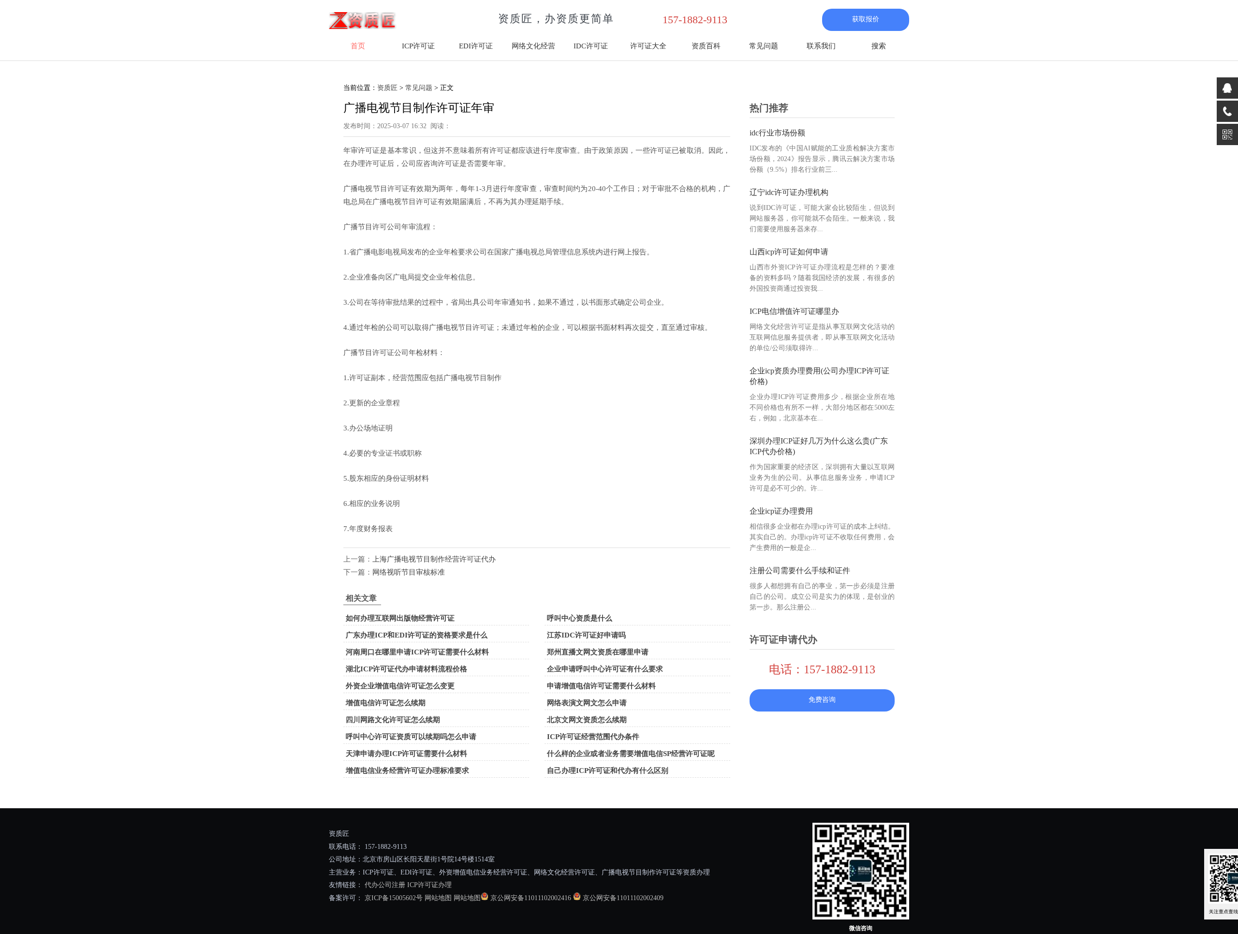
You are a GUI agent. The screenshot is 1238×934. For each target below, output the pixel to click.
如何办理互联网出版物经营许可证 (400, 618)
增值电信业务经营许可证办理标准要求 (407, 770)
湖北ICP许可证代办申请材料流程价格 (406, 669)
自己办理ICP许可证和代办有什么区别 (607, 770)
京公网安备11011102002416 (530, 898)
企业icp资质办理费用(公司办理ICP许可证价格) (819, 376)
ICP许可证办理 (429, 885)
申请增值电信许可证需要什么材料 (601, 686)
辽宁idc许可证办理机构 (789, 192)
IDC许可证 (591, 46)
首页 (358, 46)
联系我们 (821, 46)
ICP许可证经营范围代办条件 (593, 737)
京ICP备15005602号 (393, 898)
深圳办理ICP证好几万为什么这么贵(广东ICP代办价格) (819, 446)
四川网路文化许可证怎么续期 (393, 720)
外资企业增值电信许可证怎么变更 (400, 686)
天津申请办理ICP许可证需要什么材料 (406, 753)
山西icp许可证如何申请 (789, 251)
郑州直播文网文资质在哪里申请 (597, 652)
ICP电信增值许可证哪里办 (794, 311)
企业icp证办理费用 (781, 511)
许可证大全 (648, 46)
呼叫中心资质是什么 (579, 618)
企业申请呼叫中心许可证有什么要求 (605, 669)
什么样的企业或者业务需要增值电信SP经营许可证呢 (631, 753)
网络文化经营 (533, 46)
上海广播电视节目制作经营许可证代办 (434, 559)
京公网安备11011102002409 (623, 898)
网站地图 (438, 898)
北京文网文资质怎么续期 (587, 720)
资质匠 (387, 87)
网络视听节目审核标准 (408, 572)
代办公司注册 (385, 885)
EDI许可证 (476, 46)
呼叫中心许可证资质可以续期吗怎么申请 (411, 737)
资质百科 (706, 46)
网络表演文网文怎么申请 (587, 703)
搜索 (878, 46)
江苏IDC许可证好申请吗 (586, 635)
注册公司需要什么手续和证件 (800, 570)
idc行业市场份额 (777, 132)
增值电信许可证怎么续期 (386, 703)
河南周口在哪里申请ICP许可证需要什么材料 (417, 652)
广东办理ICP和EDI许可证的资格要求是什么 (416, 635)
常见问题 (763, 46)
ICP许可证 (418, 46)
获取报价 (865, 19)
